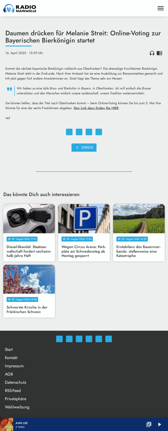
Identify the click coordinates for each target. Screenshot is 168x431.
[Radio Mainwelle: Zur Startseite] (79, 8)
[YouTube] (89, 339)
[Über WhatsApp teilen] (89, 132)
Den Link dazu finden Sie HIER (96, 108)
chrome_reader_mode (159, 53)
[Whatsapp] (59, 339)
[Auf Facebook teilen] (69, 132)
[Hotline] (108, 339)
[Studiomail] (98, 339)
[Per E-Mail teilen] (98, 132)
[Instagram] (79, 339)
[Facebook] (69, 339)
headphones (152, 53)
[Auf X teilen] (79, 132)
